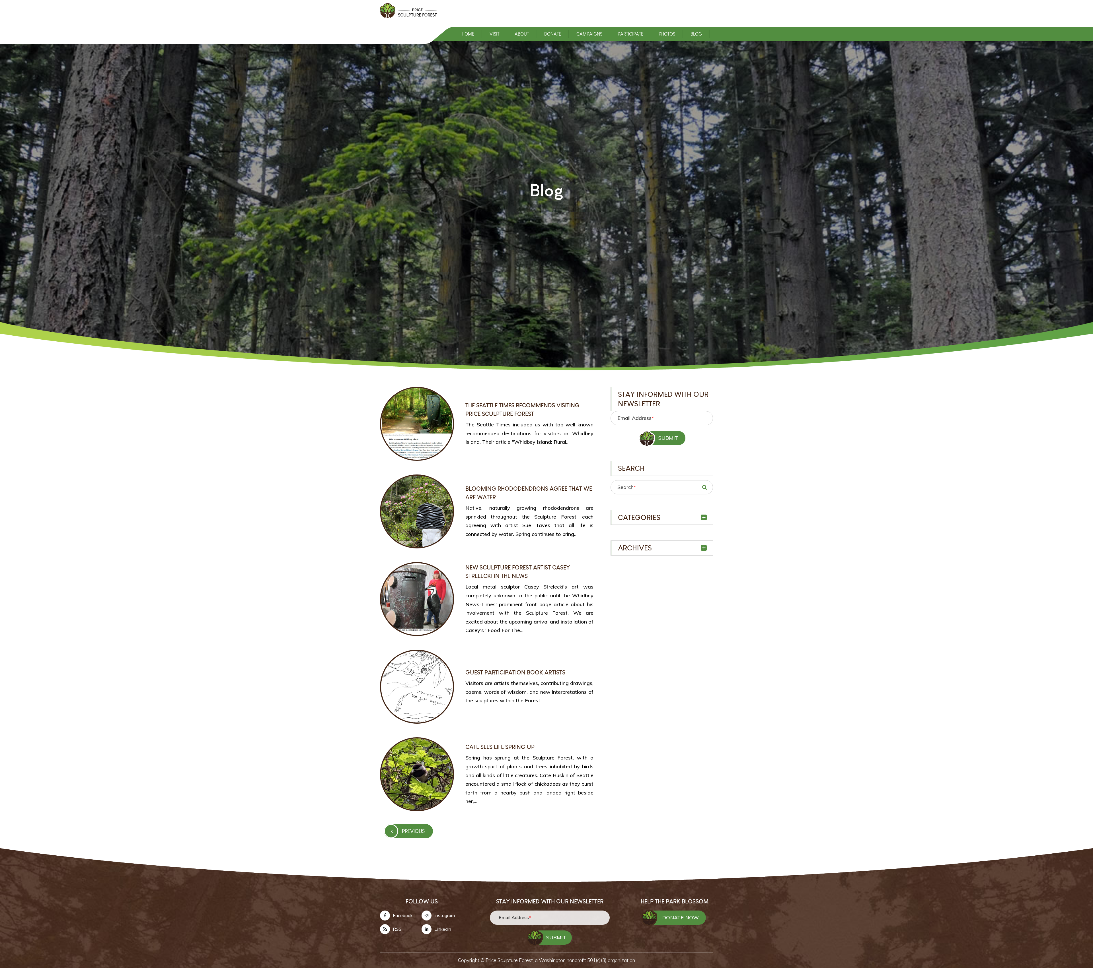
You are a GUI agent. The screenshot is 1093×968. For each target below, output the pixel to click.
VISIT (494, 34)
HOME (468, 34)
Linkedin (442, 929)
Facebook (403, 915)
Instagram (444, 915)
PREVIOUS (413, 831)
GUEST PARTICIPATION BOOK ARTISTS (515, 672)
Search (626, 487)
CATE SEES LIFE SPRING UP (500, 746)
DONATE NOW (680, 917)
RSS (397, 929)
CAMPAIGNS (589, 34)
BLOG (696, 34)
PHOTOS (667, 34)
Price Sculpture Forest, (510, 960)
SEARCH (704, 487)
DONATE (552, 34)
